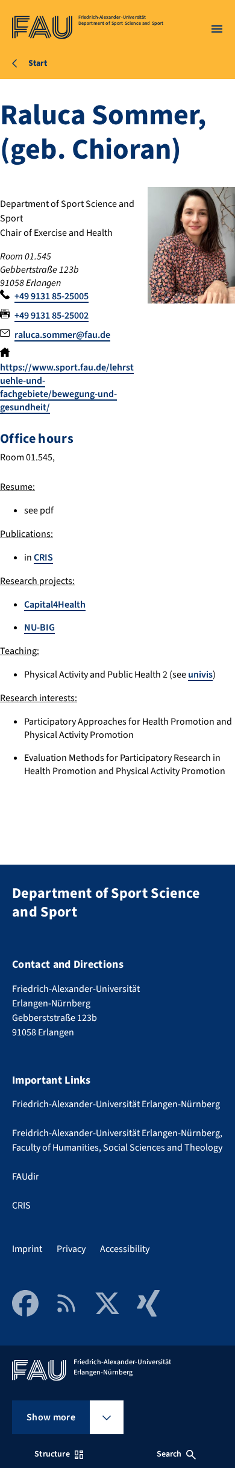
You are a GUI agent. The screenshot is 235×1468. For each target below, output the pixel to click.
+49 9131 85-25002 (51, 315)
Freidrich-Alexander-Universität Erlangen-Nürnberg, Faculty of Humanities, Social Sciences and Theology (117, 1140)
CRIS (43, 557)
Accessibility (124, 1249)
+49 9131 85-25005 (51, 296)
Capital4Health (55, 604)
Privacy (71, 1249)
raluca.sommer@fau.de (62, 335)
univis (200, 674)
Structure (51, 1454)
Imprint (27, 1249)
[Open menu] (217, 29)
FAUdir (25, 1176)
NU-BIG (39, 627)
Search (169, 1454)
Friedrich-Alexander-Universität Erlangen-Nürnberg (116, 1104)
